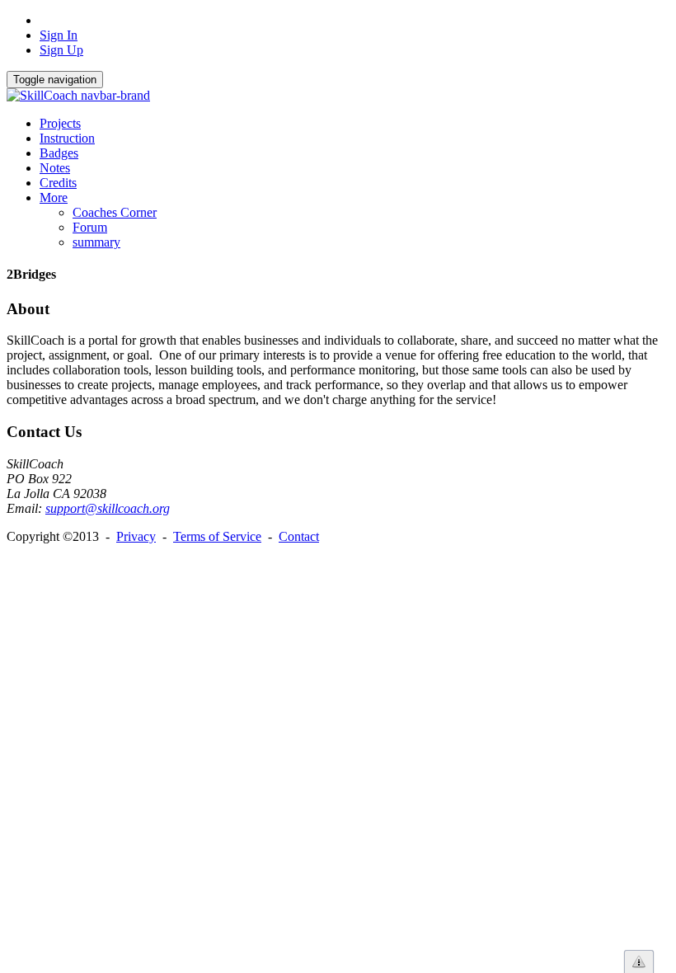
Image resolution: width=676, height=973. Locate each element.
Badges (59, 153)
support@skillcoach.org (107, 508)
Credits (58, 183)
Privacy (136, 536)
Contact (299, 536)
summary (96, 242)
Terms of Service (217, 536)
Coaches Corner (115, 212)
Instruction (67, 138)
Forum (90, 227)
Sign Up (61, 50)
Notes (55, 168)
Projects (60, 123)
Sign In (58, 35)
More (54, 197)
